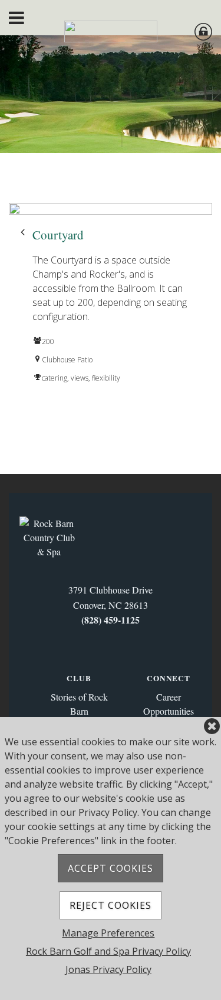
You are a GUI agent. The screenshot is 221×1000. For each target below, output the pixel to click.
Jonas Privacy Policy (108, 969)
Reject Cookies (110, 905)
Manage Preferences (108, 932)
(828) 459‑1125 (110, 619)
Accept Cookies (110, 868)
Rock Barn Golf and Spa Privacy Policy (108, 951)
